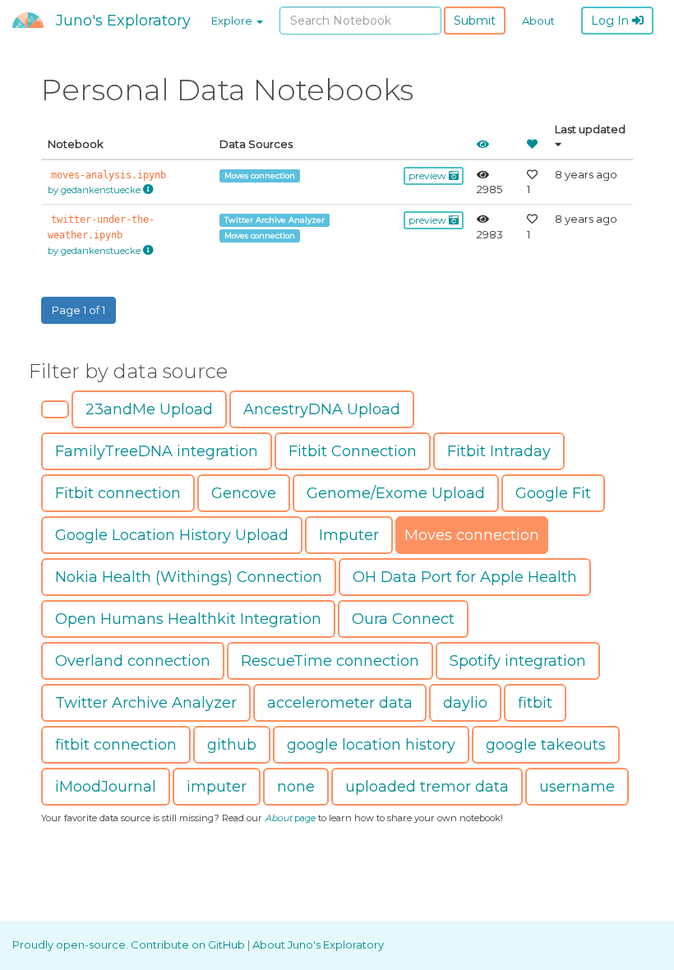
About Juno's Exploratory (318, 944)
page (290, 818)
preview (429, 175)
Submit (475, 20)
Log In (611, 20)
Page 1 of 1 (78, 309)
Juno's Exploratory (123, 21)
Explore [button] (233, 20)
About (538, 20)
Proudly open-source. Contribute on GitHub (129, 944)
